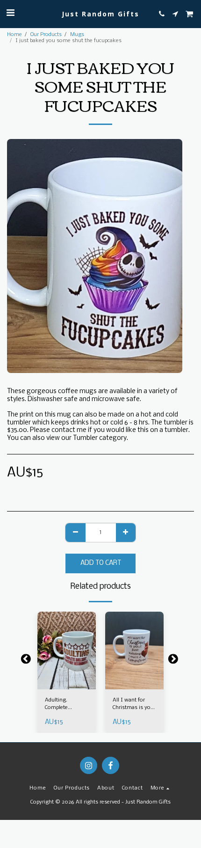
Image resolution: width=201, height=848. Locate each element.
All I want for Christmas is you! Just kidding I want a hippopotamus (134, 704)
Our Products (46, 34)
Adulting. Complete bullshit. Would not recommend (64, 704)
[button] (10, 13)
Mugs (77, 34)
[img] (66, 651)
